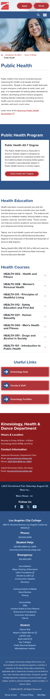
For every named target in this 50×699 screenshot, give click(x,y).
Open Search (38, 14)
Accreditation (25, 566)
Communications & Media (25, 589)
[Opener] (47, 508)
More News (22, 496)
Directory (25, 582)
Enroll (41, 5)
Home (2, 55)
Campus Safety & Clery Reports (25, 608)
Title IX (25, 618)
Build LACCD (24, 638)
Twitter (28, 507)
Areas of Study (30, 55)
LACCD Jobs (25, 635)
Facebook (15, 507)
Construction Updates (25, 578)
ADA (25, 605)
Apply (24, 5)
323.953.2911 (25, 559)
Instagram (22, 507)
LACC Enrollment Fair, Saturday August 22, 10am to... (25, 488)
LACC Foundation (24, 572)
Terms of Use (11, 694)
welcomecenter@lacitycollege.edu (25, 549)
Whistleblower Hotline (25, 648)
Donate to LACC (24, 575)
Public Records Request (25, 645)
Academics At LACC (13, 55)
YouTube (35, 507)
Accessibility (25, 602)
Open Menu (45, 14)
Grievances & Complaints (25, 611)
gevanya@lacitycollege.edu (19, 458)
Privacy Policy (27, 694)
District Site (25, 629)
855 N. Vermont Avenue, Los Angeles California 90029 (25, 526)
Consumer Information (25, 615)
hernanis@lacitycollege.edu (19, 471)
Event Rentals (25, 592)
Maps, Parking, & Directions (25, 569)
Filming (25, 595)
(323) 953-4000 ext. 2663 (20, 461)
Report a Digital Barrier (23, 632)
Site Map (41, 694)
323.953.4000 (25, 537)
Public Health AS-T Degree (21, 173)
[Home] (5, 6)
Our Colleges (25, 642)
